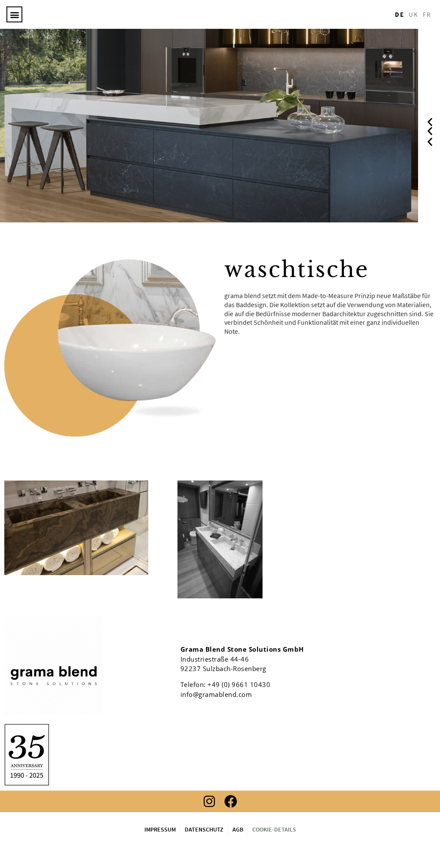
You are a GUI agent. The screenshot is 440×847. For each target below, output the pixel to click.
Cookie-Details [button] (274, 829)
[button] (14, 14)
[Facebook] (230, 801)
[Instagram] (209, 801)
